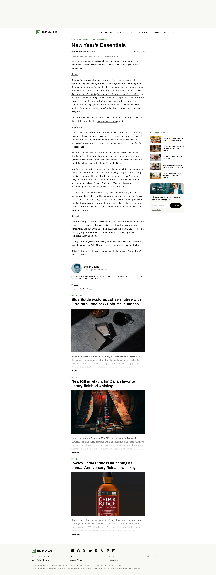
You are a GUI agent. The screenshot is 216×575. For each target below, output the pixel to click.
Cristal (130, 108)
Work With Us (63, 565)
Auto (172, 32)
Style (100, 32)
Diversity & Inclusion (76, 565)
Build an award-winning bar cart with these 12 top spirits (173, 166)
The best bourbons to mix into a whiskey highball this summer (173, 148)
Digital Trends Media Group (40, 565)
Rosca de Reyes (106, 232)
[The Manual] (47, 32)
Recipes (90, 289)
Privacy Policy (156, 210)
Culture (131, 32)
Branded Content (114, 560)
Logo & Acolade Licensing (40, 560)
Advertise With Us (76, 560)
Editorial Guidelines (153, 557)
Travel (165, 32)
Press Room (110, 565)
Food (82, 289)
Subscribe (175, 205)
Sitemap (119, 565)
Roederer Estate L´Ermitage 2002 (87, 97)
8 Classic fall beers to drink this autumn (172, 157)
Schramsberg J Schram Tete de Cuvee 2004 (118, 94)
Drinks (74, 74)
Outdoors (156, 32)
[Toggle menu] (33, 32)
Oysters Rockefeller (103, 183)
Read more (75, 371)
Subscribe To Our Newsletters (41, 557)
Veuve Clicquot (122, 104)
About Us (73, 557)
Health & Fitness (143, 32)
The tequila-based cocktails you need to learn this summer (173, 175)
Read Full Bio (93, 278)
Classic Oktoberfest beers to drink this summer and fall (173, 139)
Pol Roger (88, 104)
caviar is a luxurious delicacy (115, 136)
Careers (54, 565)
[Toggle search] (182, 32)
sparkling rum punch (107, 121)
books (85, 254)
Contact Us (112, 557)
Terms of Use (89, 565)
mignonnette (85, 186)
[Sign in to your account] (179, 32)
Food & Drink (120, 32)
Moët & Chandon (102, 104)
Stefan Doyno (77, 51)
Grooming (109, 32)
